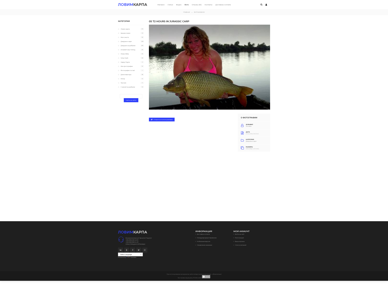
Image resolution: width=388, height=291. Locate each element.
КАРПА (132, 4)
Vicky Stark (124, 58)
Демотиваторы (126, 74)
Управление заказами (204, 245)
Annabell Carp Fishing (128, 50)
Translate (133, 257)
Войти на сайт (239, 234)
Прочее (123, 83)
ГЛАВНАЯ (186, 12)
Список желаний (240, 245)
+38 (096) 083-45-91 (132, 240)
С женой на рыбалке (128, 87)
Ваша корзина (240, 241)
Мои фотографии (127, 66)
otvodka (248, 126)
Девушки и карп (251, 141)
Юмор (123, 78)
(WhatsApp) (141, 244)
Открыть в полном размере (163, 119)
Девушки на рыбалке (128, 45)
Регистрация (239, 238)
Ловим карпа (125, 29)
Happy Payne (125, 62)
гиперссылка (198, 274)
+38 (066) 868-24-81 (132, 242)
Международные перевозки (207, 238)
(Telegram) (133, 244)
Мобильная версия (203, 241)
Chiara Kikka (125, 54)
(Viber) (128, 244)
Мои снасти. (125, 37)
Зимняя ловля (125, 33)
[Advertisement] (209, 182)
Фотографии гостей (128, 70)
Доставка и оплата (203, 234)
